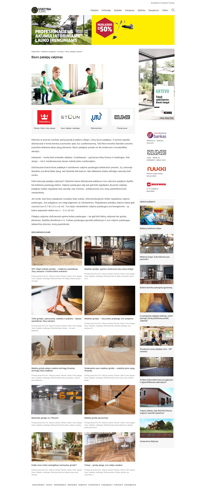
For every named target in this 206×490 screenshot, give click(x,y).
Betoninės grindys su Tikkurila (44, 418)
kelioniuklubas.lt (60, 485)
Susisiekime (155, 3)
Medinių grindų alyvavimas (96, 418)
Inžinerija (106, 10)
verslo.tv (49, 485)
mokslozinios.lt (94, 485)
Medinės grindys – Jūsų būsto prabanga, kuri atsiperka (108, 319)
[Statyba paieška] (173, 11)
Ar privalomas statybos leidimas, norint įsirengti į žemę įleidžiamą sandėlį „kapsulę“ (156, 318)
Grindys (61, 51)
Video (165, 10)
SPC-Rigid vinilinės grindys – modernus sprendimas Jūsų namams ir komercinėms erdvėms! (54, 270)
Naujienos (154, 10)
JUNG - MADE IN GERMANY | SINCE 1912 (156, 159)
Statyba (94, 10)
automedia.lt (72, 485)
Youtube (171, 3)
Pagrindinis (35, 51)
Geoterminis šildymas (149, 441)
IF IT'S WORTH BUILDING (152, 190)
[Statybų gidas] (41, 13)
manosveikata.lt (38, 485)
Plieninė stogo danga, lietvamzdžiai (155, 175)
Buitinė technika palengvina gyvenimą (156, 288)
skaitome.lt (82, 485)
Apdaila (118, 10)
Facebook (164, 3)
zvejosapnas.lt (106, 485)
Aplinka (141, 10)
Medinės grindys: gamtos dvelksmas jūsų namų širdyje (108, 269)
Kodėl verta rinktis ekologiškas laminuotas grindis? (54, 465)
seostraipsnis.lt (130, 485)
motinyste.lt (118, 485)
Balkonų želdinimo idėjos (150, 228)
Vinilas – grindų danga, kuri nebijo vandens (103, 465)
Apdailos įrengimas (49, 51)
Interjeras (129, 10)
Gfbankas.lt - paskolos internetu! (155, 142)
